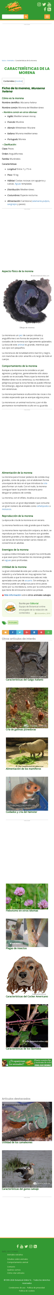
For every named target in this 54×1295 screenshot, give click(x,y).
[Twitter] (26, 1247)
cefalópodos (43, 506)
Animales (10, 60)
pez (21, 335)
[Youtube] (21, 1247)
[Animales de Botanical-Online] (15, 6)
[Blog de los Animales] (35, 1247)
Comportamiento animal (17, 1262)
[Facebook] (18, 1247)
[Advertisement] (27, 42)
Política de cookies (27, 1291)
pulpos (45, 201)
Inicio (4, 60)
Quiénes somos (14, 1270)
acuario (28, 580)
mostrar (18, 81)
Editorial (34, 603)
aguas (8, 560)
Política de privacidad (36, 1287)
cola (45, 483)
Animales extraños (15, 1254)
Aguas (18, 183)
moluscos (6, 509)
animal (21, 344)
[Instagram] (30, 1247)
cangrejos (12, 204)
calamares (37, 201)
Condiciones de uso (17, 1287)
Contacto (11, 1266)
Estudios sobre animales (17, 1259)
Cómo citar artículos (15, 1273)
